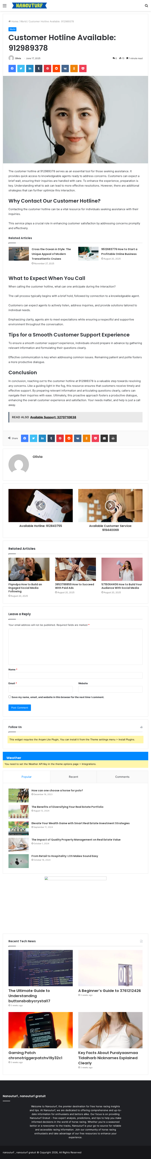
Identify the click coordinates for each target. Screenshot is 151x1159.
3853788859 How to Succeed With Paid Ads (74, 586)
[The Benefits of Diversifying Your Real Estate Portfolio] (18, 812)
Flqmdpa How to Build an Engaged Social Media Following (25, 588)
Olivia (18, 58)
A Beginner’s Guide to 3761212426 (109, 990)
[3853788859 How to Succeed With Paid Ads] (75, 569)
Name (12, 669)
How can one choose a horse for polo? (57, 790)
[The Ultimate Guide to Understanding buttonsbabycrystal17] (40, 968)
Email (12, 683)
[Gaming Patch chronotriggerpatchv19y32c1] (40, 1030)
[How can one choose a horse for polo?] (18, 795)
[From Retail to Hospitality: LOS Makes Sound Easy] (18, 861)
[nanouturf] (29, 5)
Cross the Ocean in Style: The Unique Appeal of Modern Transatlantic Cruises (51, 254)
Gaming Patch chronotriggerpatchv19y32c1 (35, 1055)
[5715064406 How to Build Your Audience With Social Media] (122, 569)
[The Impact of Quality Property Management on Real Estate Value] (18, 845)
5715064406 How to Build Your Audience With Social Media (121, 586)
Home (14, 21)
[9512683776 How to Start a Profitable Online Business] (88, 254)
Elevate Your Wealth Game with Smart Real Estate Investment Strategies (80, 823)
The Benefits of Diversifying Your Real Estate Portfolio (67, 807)
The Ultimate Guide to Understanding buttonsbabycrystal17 (29, 996)
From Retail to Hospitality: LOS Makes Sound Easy (64, 856)
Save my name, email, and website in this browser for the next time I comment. (58, 697)
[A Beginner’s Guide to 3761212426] (110, 968)
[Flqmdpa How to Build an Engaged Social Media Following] (29, 569)
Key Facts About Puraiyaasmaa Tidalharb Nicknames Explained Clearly (108, 1058)
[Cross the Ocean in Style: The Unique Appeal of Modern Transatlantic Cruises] (19, 254)
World (23, 21)
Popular (27, 776)
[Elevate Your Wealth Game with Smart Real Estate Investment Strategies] (18, 828)
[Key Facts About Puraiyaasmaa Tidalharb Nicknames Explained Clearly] (110, 1030)
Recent (73, 776)
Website (83, 683)
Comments (122, 776)
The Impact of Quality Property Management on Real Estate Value (76, 839)
